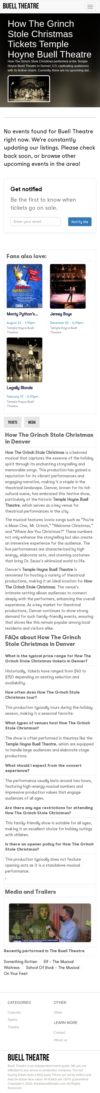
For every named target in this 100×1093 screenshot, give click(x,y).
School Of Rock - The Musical (52, 967)
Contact (59, 1032)
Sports (12, 1020)
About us (60, 1040)
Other (58, 1012)
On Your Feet (16, 973)
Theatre (13, 1027)
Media (32, 422)
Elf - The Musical (59, 961)
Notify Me (80, 222)
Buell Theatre (28, 1057)
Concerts (14, 1012)
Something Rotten (20, 961)
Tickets (12, 422)
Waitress (12, 967)
